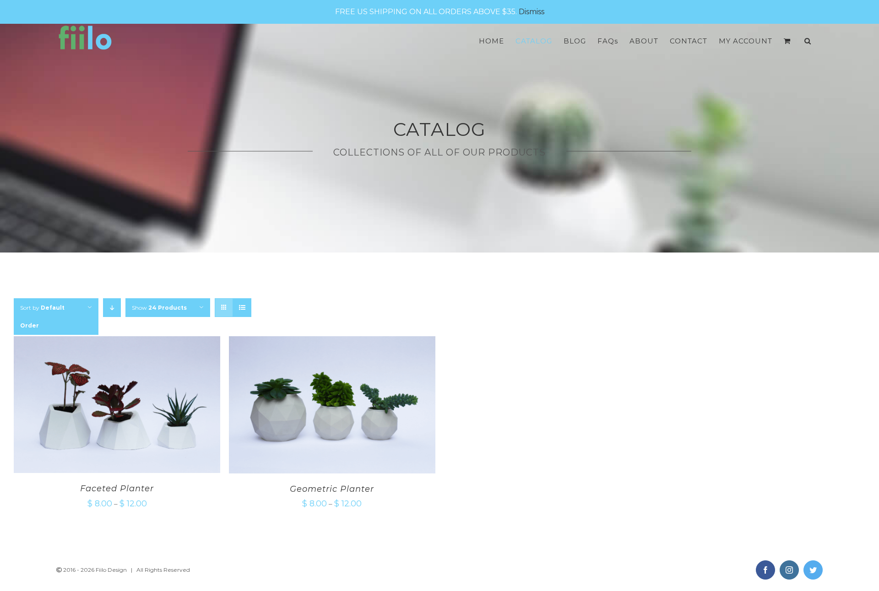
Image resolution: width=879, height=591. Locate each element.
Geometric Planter (332, 489)
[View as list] (242, 308)
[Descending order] (112, 307)
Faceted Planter (117, 489)
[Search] (807, 41)
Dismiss (531, 11)
